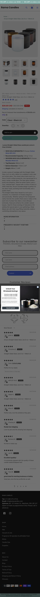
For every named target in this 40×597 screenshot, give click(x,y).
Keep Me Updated (10, 308)
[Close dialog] (38, 287)
